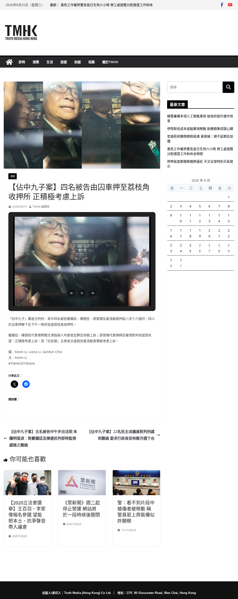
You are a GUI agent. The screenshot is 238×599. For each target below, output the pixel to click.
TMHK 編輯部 (41, 207)
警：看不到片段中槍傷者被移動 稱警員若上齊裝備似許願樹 (136, 512)
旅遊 (63, 62)
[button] (71, 293)
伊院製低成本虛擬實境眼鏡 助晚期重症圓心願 (200, 128)
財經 (77, 62)
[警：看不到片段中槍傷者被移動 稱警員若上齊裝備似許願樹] (136, 473)
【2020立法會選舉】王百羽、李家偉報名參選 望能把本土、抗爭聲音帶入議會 (27, 515)
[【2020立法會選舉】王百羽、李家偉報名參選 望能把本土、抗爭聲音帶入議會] (27, 473)
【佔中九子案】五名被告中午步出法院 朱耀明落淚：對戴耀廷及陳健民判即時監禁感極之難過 (43, 438)
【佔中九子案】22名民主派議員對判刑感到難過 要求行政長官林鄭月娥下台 (121, 435)
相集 (91, 62)
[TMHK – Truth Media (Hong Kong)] (9, 62)
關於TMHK (110, 62)
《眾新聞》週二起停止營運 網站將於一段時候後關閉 (81, 509)
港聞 (36, 62)
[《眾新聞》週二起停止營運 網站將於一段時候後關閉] (82, 473)
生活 (49, 62)
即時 (22, 62)
